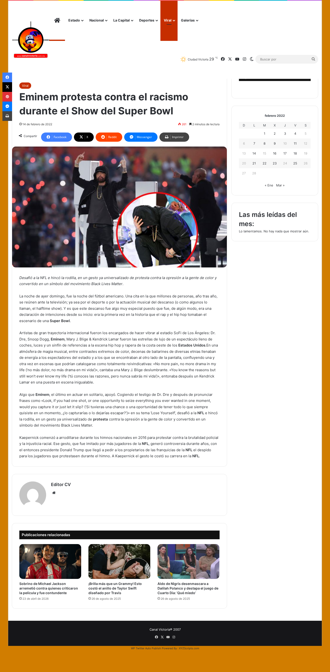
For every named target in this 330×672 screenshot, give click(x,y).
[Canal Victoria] (30, 40)
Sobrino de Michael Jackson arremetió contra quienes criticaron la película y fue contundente (48, 588)
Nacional (96, 20)
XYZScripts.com (189, 648)
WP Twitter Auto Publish (146, 648)
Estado (74, 20)
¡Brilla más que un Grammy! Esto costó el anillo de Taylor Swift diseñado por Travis (115, 588)
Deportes (146, 20)
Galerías (188, 20)
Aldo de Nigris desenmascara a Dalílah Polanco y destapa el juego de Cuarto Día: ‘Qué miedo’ (188, 588)
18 (295, 153)
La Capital (121, 20)
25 (295, 163)
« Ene (269, 185)
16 (274, 153)
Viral (168, 20)
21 (254, 163)
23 (275, 163)
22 (264, 163)
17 (285, 153)
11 (295, 143)
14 (254, 153)
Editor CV (61, 484)
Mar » (280, 185)
